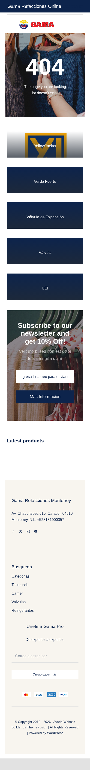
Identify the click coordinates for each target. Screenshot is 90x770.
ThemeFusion (37, 727)
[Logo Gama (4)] (37, 19)
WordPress (55, 733)
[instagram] (28, 531)
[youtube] (35, 531)
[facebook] (13, 531)
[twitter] (20, 531)
